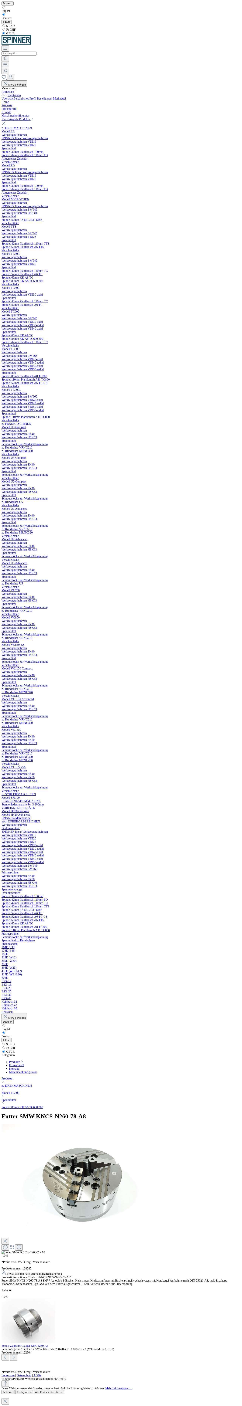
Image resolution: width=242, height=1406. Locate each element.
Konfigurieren (24, 1392)
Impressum (8, 1375)
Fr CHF (10, 29)
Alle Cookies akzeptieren (48, 1392)
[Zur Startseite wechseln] (16, 43)
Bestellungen (45, 98)
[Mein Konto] (10, 77)
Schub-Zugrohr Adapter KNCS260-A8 (25, 1345)
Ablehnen (8, 1392)
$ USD (10, 25)
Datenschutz (24, 1375)
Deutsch (6, 18)
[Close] (5, 1241)
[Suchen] (5, 59)
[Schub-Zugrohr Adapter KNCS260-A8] (28, 1342)
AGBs (37, 1375)
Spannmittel (9, 1100)
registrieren (14, 95)
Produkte (7, 1078)
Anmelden (8, 91)
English (6, 10)
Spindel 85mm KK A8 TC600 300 (22, 1107)
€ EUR (10, 33)
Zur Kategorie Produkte (16, 119)
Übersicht (8, 98)
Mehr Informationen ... (118, 1388)
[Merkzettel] (4, 78)
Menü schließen (17, 84)
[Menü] (5, 48)
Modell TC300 (10, 1092)
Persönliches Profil (25, 98)
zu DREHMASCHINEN (17, 1085)
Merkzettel (59, 98)
